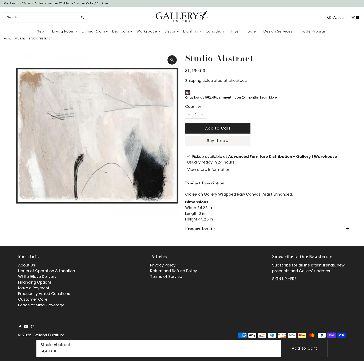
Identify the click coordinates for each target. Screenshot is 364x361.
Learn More (268, 97)
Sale (252, 31)
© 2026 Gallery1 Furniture (41, 335)
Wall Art (20, 38)
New (40, 31)
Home (7, 38)
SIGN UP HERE (284, 278)
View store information (208, 169)
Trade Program (314, 31)
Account (340, 17)
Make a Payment (33, 288)
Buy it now (218, 140)
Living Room (63, 31)
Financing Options (35, 282)
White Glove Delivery (37, 276)
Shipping (193, 80)
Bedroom (120, 31)
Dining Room (93, 31)
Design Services (278, 31)
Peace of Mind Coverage (41, 305)
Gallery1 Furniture (97, 3)
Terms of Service (166, 276)
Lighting (190, 31)
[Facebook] (20, 327)
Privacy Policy (162, 265)
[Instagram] (32, 327)
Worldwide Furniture (71, 3)
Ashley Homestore (46, 3)
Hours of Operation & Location (46, 270)
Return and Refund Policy (173, 270)
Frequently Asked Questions (44, 293)
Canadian (215, 31)
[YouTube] (26, 327)
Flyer (236, 31)
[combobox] (46, 17)
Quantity (193, 106)
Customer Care (32, 299)
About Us (26, 265)
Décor (170, 31)
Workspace (146, 31)
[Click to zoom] (172, 60)
